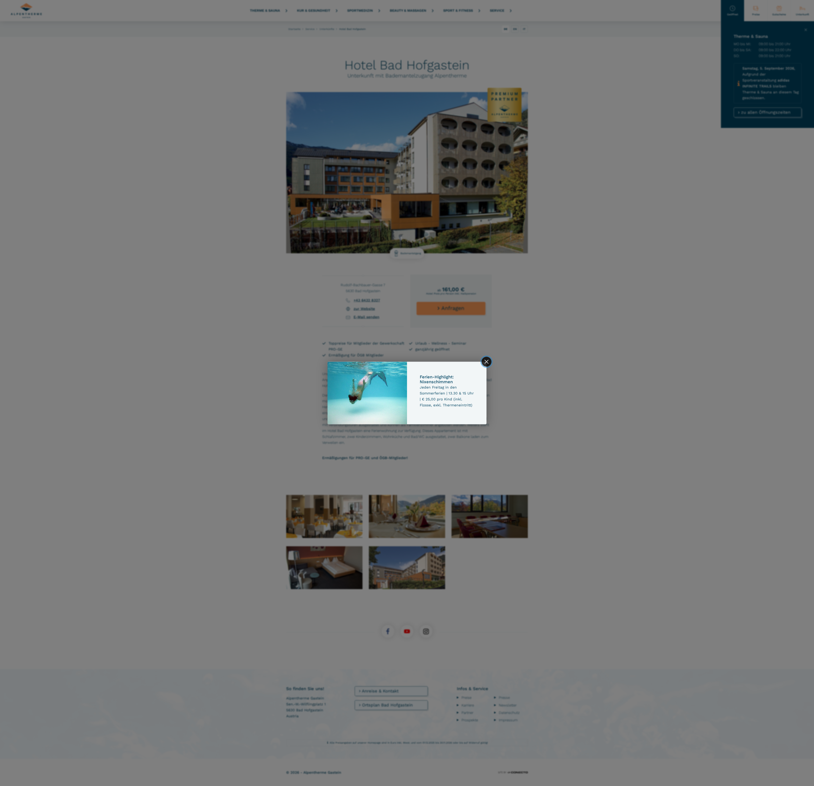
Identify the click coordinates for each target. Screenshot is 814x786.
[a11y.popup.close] (487, 362)
